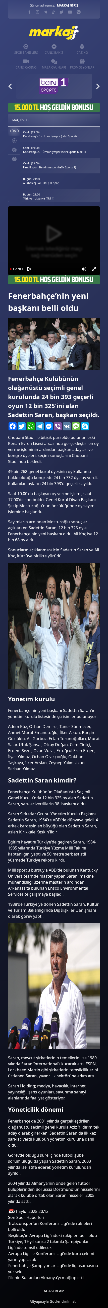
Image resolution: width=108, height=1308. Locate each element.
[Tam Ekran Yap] (94, 269)
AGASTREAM (54, 1290)
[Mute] (84, 269)
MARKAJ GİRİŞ (67, 5)
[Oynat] (29, 269)
